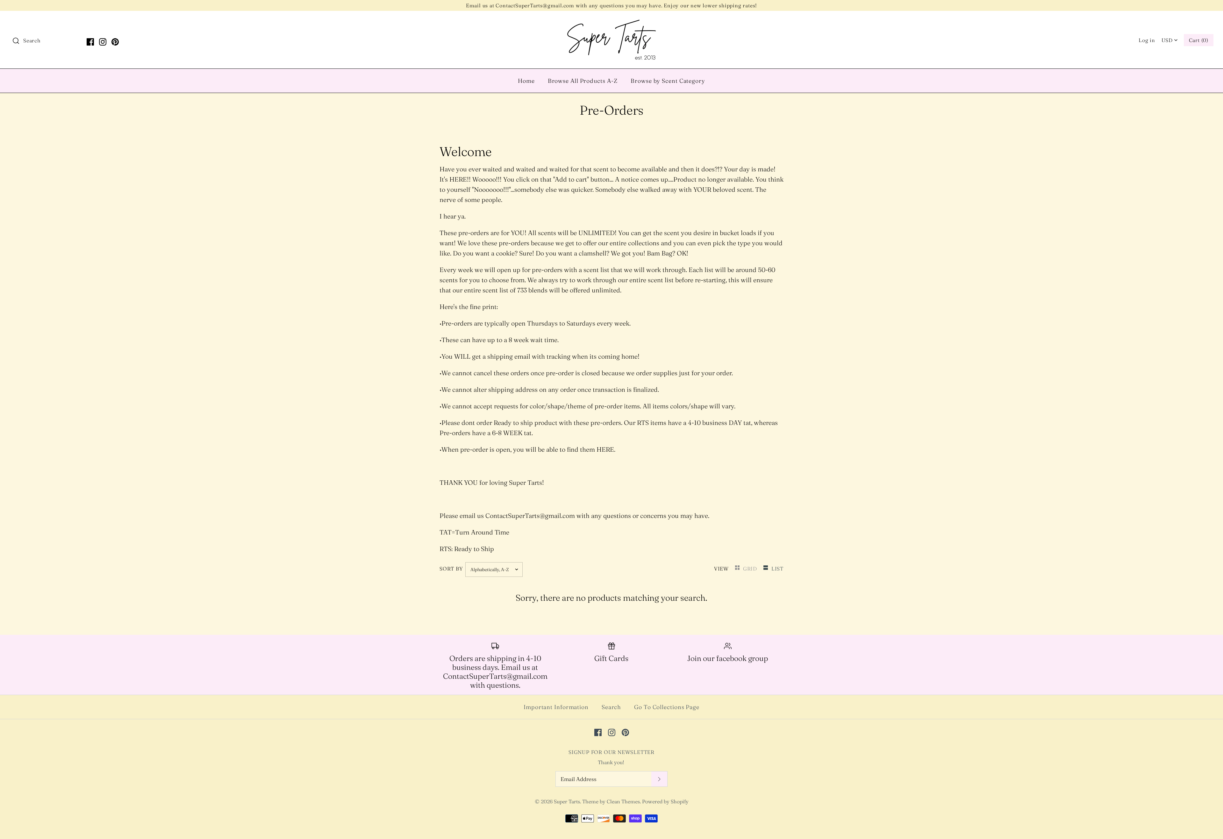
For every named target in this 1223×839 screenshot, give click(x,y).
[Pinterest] (115, 42)
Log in (1147, 40)
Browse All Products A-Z (583, 80)
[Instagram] (102, 42)
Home (526, 80)
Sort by (451, 568)
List (777, 568)
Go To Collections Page (666, 707)
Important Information (556, 707)
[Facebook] (90, 42)
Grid (751, 568)
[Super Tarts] (611, 22)
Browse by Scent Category (668, 80)
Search (611, 707)
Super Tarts (567, 801)
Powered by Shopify (665, 801)
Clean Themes (623, 801)
